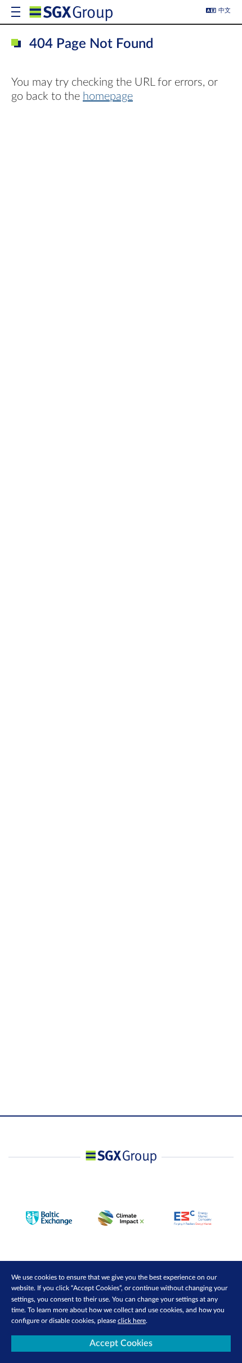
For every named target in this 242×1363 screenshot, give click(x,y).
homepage (108, 96)
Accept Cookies (121, 1343)
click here (132, 1320)
